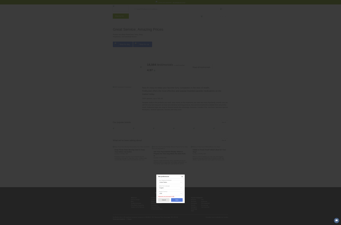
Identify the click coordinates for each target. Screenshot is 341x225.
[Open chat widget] (336, 220)
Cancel (164, 200)
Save (176, 200)
